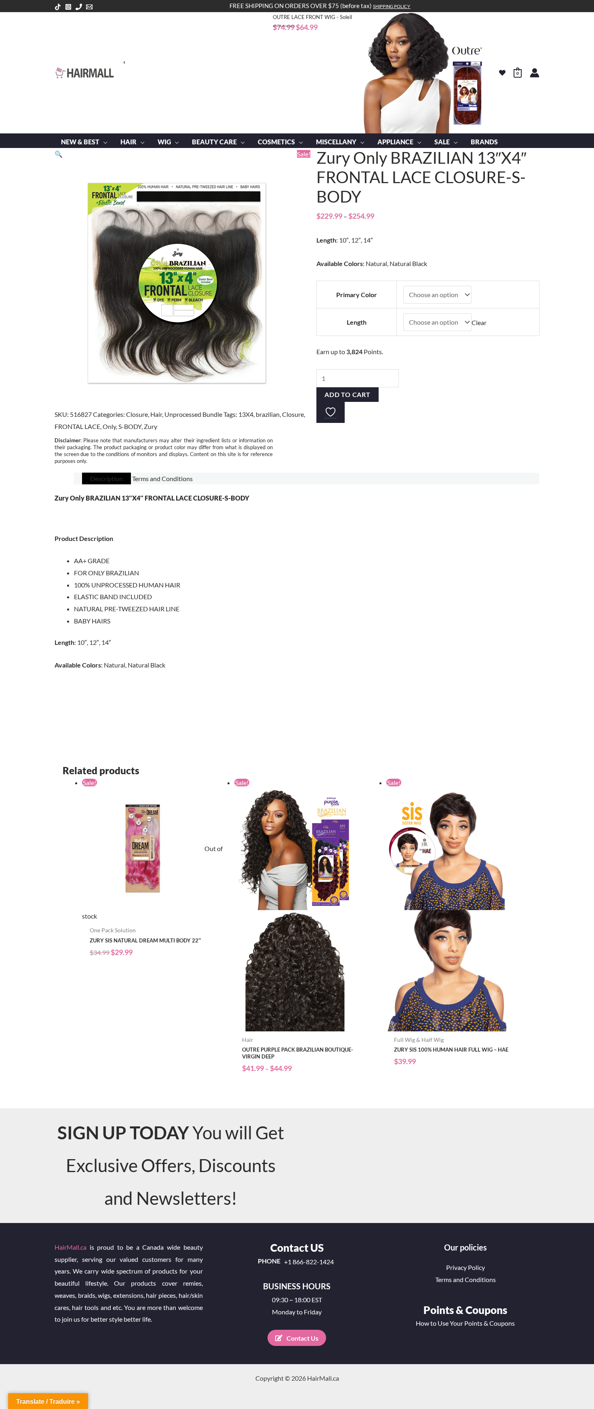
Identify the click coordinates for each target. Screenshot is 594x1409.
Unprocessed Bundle (193, 414)
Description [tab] (106, 478)
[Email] (89, 7)
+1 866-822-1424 (309, 1262)
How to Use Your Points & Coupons (465, 1323)
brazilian (268, 414)
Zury (150, 426)
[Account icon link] (534, 73)
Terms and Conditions (465, 1279)
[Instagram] (68, 7)
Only (109, 426)
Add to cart (347, 394)
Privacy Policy (465, 1267)
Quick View (154, 915)
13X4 (245, 414)
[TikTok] (58, 7)
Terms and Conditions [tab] (162, 478)
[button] (103, 142)
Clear (479, 322)
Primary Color (356, 294)
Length (357, 322)
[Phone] (79, 7)
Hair (156, 414)
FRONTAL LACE (77, 426)
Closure (137, 414)
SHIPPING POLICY (391, 6)
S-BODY (129, 426)
